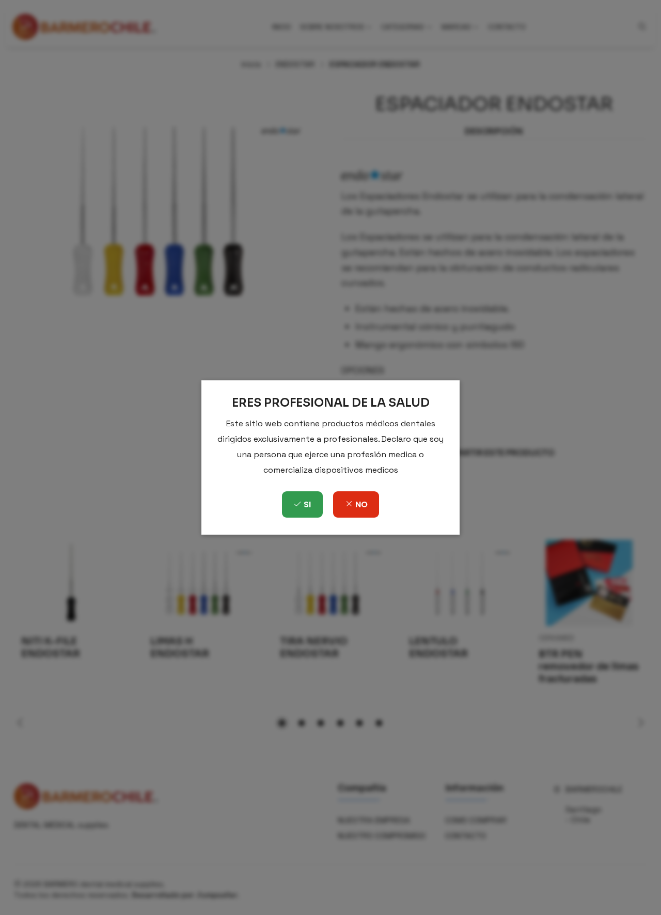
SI (306, 504)
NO (360, 504)
